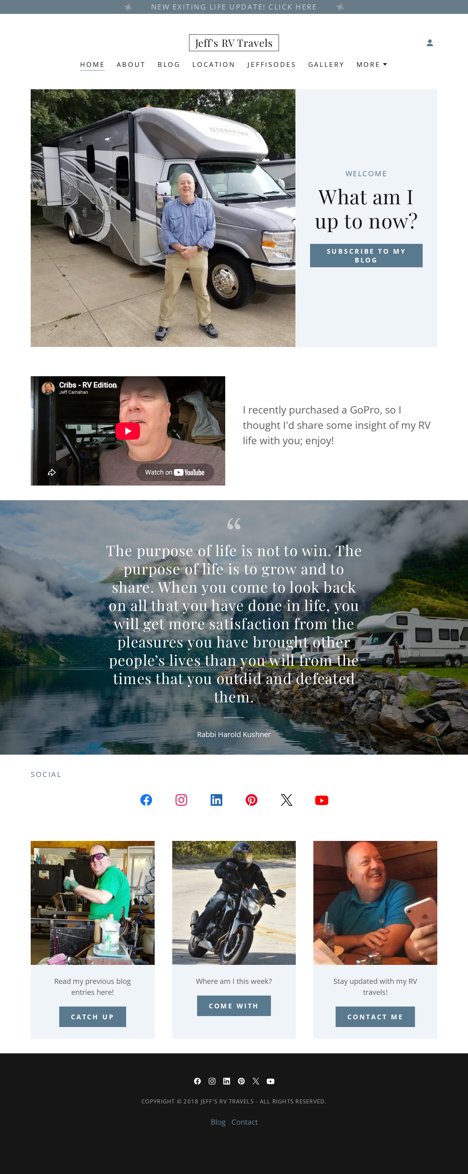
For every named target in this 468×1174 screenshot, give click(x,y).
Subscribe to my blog (366, 255)
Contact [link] (244, 1122)
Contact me (375, 1016)
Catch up (92, 1016)
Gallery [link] (326, 64)
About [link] (131, 64)
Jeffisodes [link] (272, 64)
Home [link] (92, 64)
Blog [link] (169, 64)
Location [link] (214, 64)
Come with (234, 1005)
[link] (234, 44)
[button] (430, 42)
